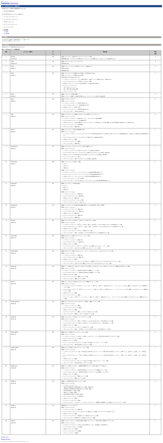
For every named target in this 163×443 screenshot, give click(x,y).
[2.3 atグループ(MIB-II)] (16, 3)
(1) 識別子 (6, 31)
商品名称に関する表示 (5, 439)
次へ (8, 437)
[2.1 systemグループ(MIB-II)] (12, 3)
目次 (2, 437)
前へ (5, 437)
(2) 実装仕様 (6, 33)
